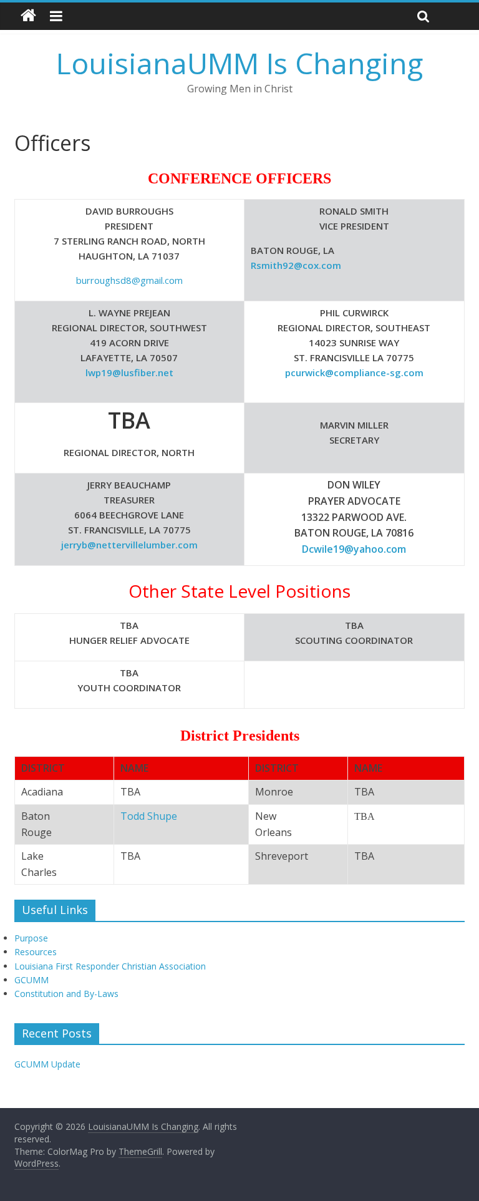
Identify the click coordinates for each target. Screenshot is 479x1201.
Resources (35, 952)
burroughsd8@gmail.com (129, 280)
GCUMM (31, 980)
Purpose (31, 938)
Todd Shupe (148, 816)
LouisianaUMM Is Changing (239, 63)
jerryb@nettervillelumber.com (129, 544)
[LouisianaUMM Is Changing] (28, 15)
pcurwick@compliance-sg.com (354, 372)
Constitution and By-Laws (66, 993)
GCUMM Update (47, 1064)
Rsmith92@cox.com (296, 265)
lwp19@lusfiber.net (129, 372)
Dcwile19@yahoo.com (354, 549)
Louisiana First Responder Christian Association (110, 966)
